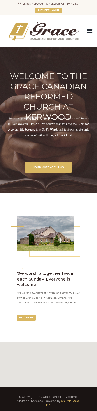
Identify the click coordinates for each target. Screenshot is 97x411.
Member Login (48, 10)
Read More (26, 318)
